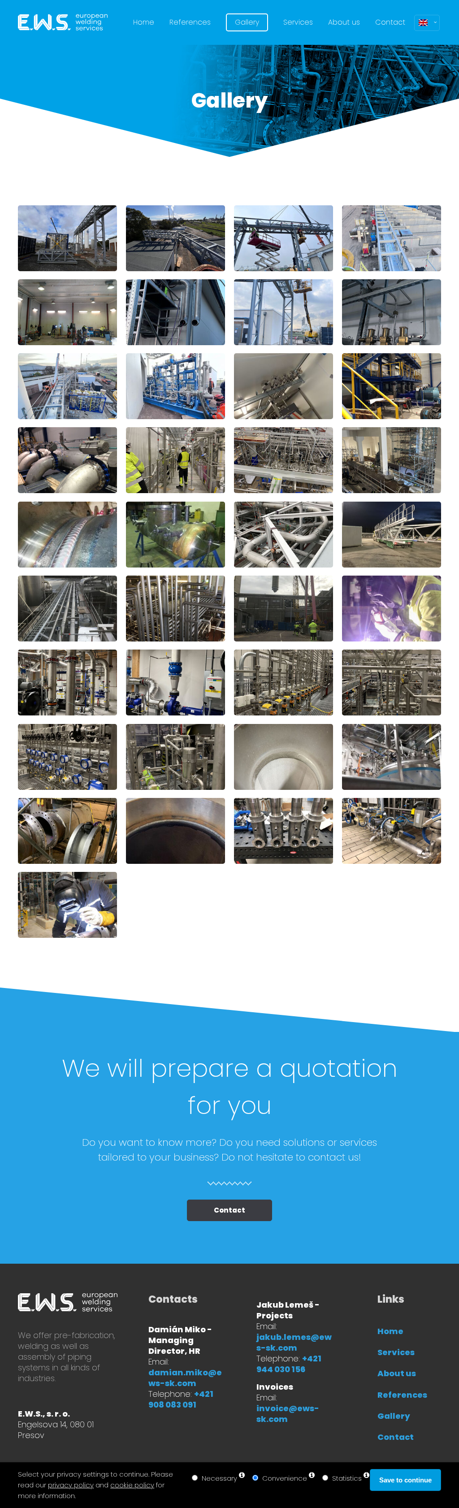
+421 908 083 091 (180, 1399)
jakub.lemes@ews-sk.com (294, 1342)
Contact (229, 1210)
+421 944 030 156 (288, 1364)
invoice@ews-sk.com (287, 1414)
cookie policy (132, 1485)
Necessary (219, 1478)
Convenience (284, 1478)
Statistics (347, 1478)
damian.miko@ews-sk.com (185, 1378)
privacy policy (71, 1485)
